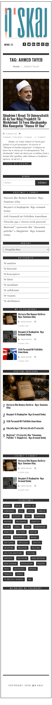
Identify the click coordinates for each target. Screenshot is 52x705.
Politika (36, 548)
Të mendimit (7, 137)
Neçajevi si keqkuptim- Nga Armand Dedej (31, 333)
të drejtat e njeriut (13, 579)
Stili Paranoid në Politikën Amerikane (25, 216)
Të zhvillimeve (12, 301)
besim (18, 506)
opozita (37, 542)
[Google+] (33, 44)
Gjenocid (39, 516)
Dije (21, 511)
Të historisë (10, 269)
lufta (7, 537)
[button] (8, 44)
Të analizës (10, 263)
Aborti (7, 506)
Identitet (35, 521)
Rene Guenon (10, 563)
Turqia (20, 574)
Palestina (8, 548)
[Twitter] (29, 44)
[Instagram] (42, 44)
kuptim (33, 532)
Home (16, 66)
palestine (22, 548)
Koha (27, 527)
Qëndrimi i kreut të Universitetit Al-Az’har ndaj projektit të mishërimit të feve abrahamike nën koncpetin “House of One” (26, 120)
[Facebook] (24, 44)
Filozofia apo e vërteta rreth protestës (25, 222)
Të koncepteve (12, 274)
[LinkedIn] (38, 44)
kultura (21, 532)
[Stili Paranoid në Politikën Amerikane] (10, 354)
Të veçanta (28, 137)
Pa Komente (42, 137)
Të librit (8, 279)
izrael (17, 527)
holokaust (21, 521)
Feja (6, 516)
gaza (28, 516)
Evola (30, 511)
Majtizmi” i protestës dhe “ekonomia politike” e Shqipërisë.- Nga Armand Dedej (24, 231)
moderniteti (20, 537)
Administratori (26, 322)
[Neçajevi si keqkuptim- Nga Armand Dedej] (10, 336)
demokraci (9, 511)
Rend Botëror (38, 558)
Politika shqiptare (13, 553)
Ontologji (23, 542)
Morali (34, 537)
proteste (8, 558)
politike (31, 553)
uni (29, 579)
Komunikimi (40, 527)
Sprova (33, 569)
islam (6, 527)
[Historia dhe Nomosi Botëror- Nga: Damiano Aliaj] (10, 319)
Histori (7, 521)
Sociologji (19, 569)
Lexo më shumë (17, 163)
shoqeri (41, 563)
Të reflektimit (17, 137)
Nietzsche (9, 542)
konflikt (8, 532)
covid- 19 (30, 506)
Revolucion (27, 563)
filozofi (17, 516)
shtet (6, 569)
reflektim (22, 558)
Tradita (8, 574)
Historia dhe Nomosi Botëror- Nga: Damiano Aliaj (32, 315)
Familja (41, 511)
